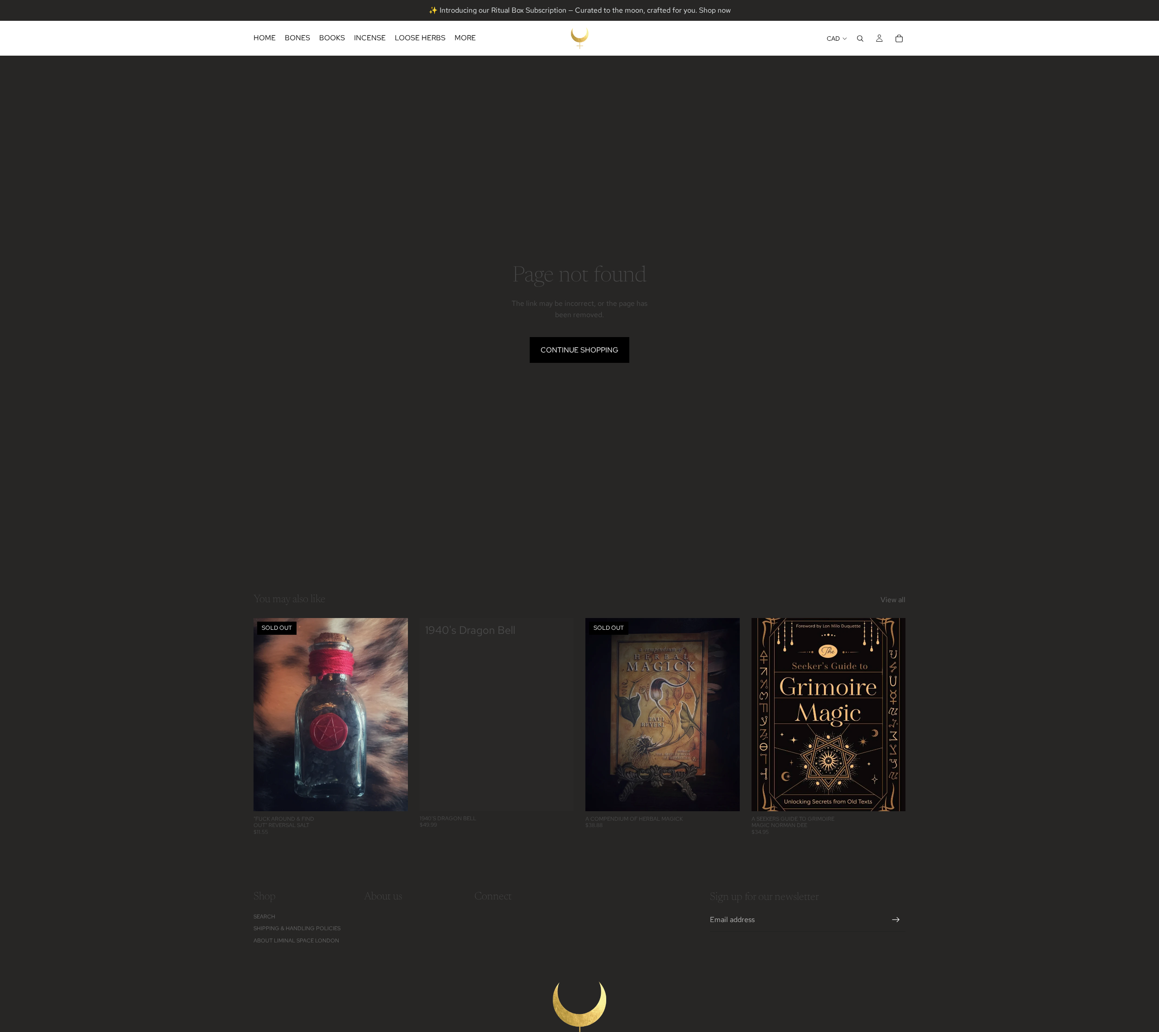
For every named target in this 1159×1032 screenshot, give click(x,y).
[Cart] (899, 38)
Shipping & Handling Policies (297, 928)
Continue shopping (579, 350)
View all (893, 599)
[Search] (860, 38)
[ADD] (559, 797)
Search (264, 916)
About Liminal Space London (296, 940)
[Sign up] (895, 919)
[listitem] (465, 38)
